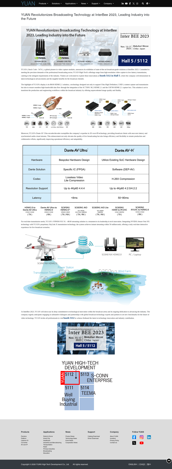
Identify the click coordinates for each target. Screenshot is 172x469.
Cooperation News (71, 442)
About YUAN (114, 436)
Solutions (56, 3)
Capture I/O (24, 440)
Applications (70, 3)
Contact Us (113, 442)
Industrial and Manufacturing (52, 442)
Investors (113, 438)
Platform (23, 438)
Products (43, 3)
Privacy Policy (114, 440)
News (83, 3)
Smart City (46, 438)
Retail (45, 447)
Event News (69, 440)
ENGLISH (133, 464)
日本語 (142, 464)
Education (46, 453)
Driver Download (93, 438)
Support (95, 3)
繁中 (149, 464)
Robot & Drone (48, 436)
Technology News (71, 438)
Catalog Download (94, 436)
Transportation (47, 445)
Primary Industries (49, 449)
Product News (70, 436)
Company (108, 3)
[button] (148, 3)
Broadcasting (47, 451)
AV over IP (24, 445)
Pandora (24, 436)
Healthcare (46, 440)
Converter (24, 442)
